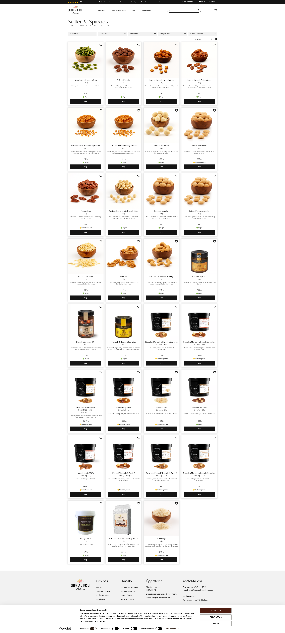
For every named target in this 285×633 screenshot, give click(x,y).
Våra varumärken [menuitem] (103, 591)
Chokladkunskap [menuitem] (119, 10)
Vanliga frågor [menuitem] (126, 595)
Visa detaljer (171, 629)
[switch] (115, 628)
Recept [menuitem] (133, 10)
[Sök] (198, 10)
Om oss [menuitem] (99, 587)
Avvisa (216, 623)
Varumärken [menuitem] (146, 10)
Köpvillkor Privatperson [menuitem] (130, 587)
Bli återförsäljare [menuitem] (103, 595)
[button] (209, 10)
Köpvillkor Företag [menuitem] (128, 591)
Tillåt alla (215, 611)
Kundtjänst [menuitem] (100, 599)
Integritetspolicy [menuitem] (127, 599)
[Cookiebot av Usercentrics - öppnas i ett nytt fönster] (65, 628)
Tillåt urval (216, 617)
